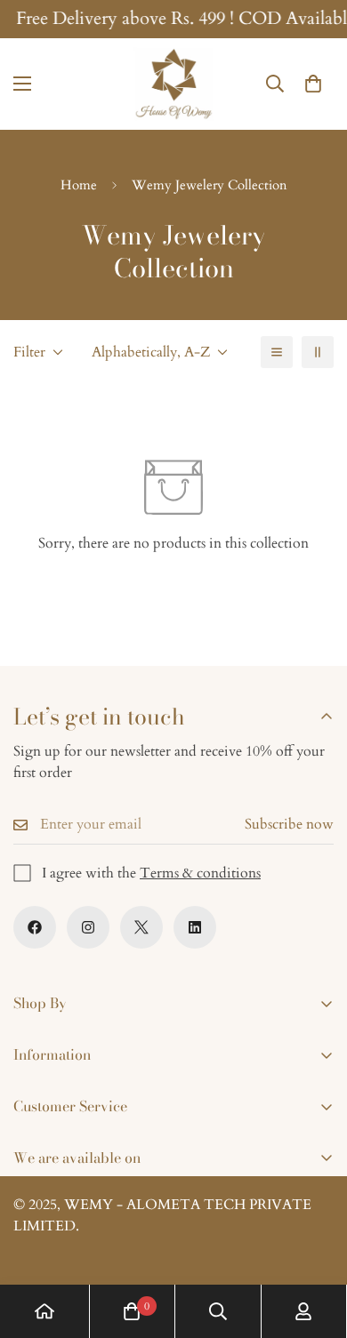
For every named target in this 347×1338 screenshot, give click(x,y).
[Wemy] (173, 84)
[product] (44, 1311)
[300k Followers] (34, 927)
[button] (313, 84)
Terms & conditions (200, 873)
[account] (303, 1311)
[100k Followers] (88, 927)
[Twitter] (141, 927)
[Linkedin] (195, 927)
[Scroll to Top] (315, 1244)
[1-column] (277, 352)
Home (79, 185)
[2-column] (318, 352)
